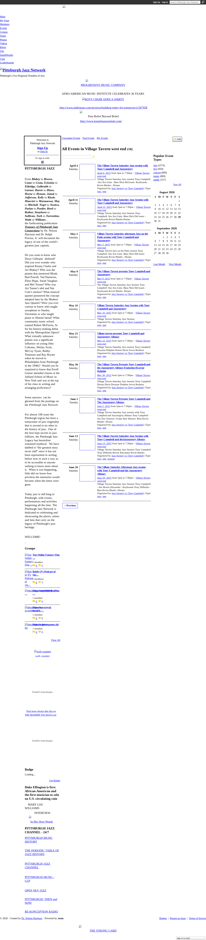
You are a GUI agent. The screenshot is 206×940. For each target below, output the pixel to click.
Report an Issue (178, 918)
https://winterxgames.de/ (46, 624)
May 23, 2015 (104, 340)
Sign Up (156, 2)
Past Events (88, 138)
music (156, 176)
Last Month (159, 264)
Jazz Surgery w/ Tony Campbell (128, 188)
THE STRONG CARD (103, 930)
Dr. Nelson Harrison (31, 918)
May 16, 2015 (104, 313)
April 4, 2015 (104, 173)
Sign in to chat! (183, 938)
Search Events (94, 156)
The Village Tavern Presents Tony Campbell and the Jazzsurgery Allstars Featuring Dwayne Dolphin (123, 368)
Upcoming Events (71, 138)
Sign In (165, 2)
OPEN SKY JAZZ (35, 890)
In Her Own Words (41, 821)
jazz (99, 191)
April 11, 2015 (104, 207)
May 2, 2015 (103, 244)
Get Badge (54, 780)
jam (104, 191)
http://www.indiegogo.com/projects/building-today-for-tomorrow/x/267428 (103, 107)
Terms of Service (197, 918)
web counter (42, 656)
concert (157, 172)
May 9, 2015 (103, 278)
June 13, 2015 (104, 443)
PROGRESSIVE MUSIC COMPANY (103, 85)
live (155, 169)
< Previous (70, 505)
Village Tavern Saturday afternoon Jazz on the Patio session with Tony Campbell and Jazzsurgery (122, 237)
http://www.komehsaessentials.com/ (101, 121)
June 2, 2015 (103, 406)
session (111, 459)
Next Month (175, 264)
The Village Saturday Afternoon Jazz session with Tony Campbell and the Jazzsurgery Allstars (121, 470)
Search (203, 2)
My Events (102, 138)
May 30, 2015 (104, 375)
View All (55, 640)
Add (179, 139)
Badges (163, 918)
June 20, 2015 (104, 478)
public (156, 179)
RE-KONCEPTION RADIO (41, 911)
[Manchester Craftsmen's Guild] (25, 541)
